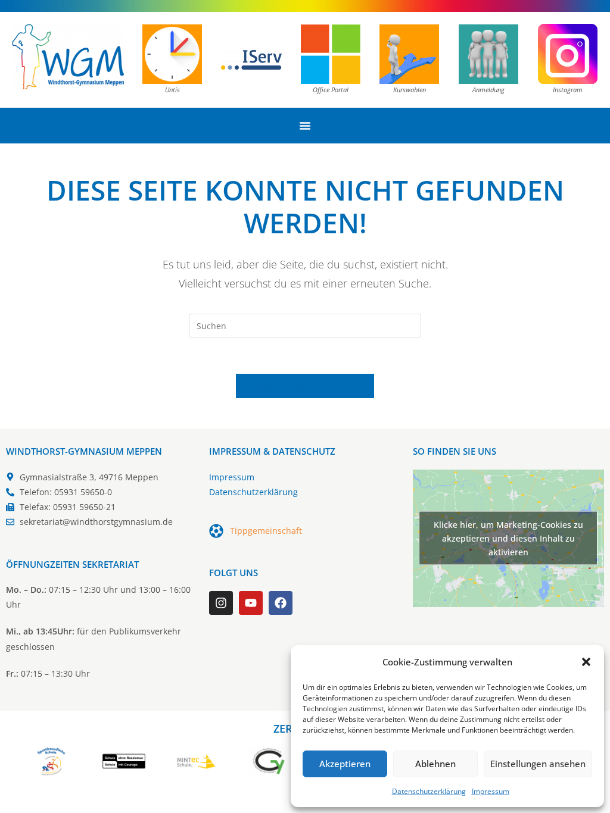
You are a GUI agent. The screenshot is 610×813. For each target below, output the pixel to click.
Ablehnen (435, 764)
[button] (586, 662)
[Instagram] (221, 603)
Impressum (490, 791)
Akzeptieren (345, 764)
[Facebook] (280, 603)
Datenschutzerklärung (429, 791)
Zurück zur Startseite (304, 385)
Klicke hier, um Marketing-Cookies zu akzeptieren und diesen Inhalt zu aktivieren (508, 538)
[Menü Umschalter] (305, 126)
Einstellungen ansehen (538, 764)
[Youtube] (251, 603)
